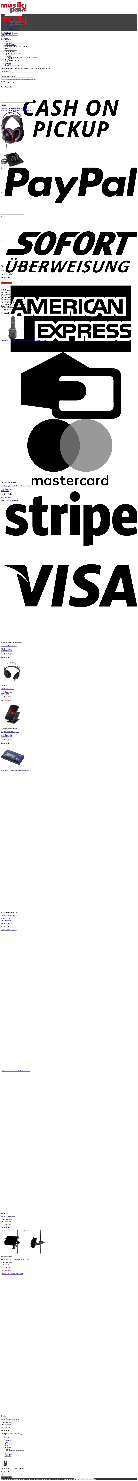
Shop (6, 1442)
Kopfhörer (15, 33)
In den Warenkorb (6, 282)
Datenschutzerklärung (88, 1479)
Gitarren (7, 48)
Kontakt (7, 41)
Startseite (8, 1440)
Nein (79, 1479)
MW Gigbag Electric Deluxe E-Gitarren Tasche (16, 486)
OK (75, 1479)
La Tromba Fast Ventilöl (9, 646)
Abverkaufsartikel (10, 45)
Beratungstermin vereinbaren (14, 43)
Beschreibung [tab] (9, 286)
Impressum (8, 1447)
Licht (6, 65)
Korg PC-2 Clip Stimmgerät (10, 732)
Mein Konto (8, 1444)
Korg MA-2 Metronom (8, 915)
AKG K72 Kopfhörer (7, 689)
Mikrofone (8, 60)
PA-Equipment (9, 58)
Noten (7, 62)
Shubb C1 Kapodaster (8, 1216)
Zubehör (8, 33)
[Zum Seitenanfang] (21, 1434)
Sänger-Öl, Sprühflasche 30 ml (11, 1419)
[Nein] (95, 1479)
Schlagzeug (8, 55)
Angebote (8, 43)
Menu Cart (8, 1454)
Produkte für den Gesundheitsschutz (17, 46)
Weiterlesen (5, 491)
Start (2, 33)
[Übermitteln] (5, 17)
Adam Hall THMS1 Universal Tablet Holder (15, 1259)
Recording (8, 56)
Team (6, 38)
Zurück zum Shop (14, 60)
